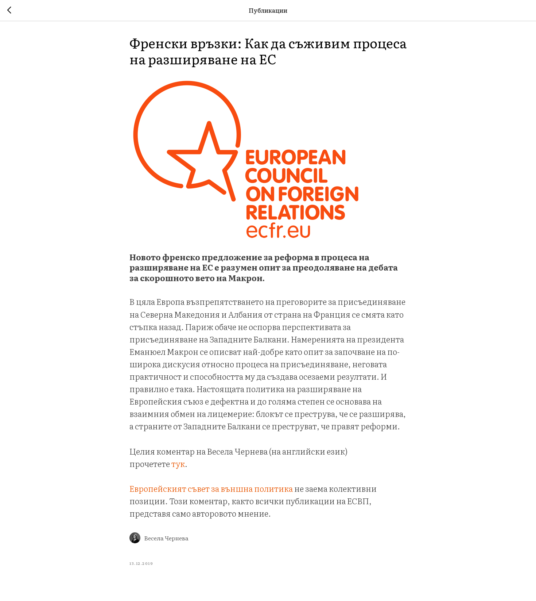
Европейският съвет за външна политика (211, 488)
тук (178, 464)
